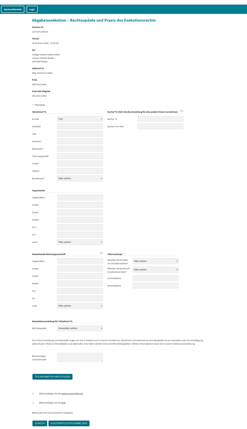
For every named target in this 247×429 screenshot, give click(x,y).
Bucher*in (112, 119)
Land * (35, 242)
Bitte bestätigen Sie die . (61, 393)
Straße (35, 283)
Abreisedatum (114, 285)
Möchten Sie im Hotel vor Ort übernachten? (117, 262)
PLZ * (34, 227)
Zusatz (35, 212)
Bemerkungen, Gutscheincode (39, 358)
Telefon (35, 170)
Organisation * (39, 197)
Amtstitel (36, 126)
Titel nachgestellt (40, 156)
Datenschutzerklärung (72, 393)
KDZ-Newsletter (39, 328)
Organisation (38, 261)
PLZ (34, 290)
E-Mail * (35, 163)
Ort (33, 298)
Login (32, 9)
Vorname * (37, 141)
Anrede (35, 119)
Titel (34, 133)
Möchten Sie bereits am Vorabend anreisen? (118, 270)
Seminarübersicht (13, 9)
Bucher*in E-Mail (115, 126)
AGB (63, 402)
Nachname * (38, 148)
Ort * (34, 234)
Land (34, 305)
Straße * (36, 219)
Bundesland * (38, 178)
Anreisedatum (114, 278)
